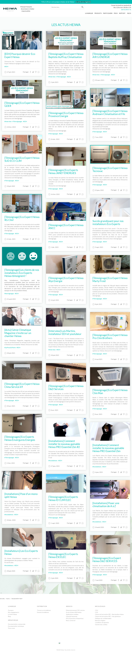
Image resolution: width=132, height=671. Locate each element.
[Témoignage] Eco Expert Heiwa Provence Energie (65, 114)
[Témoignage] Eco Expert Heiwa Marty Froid (109, 279)
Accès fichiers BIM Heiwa (73, 612)
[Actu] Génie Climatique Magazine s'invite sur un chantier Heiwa (17, 332)
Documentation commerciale (17, 624)
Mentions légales (100, 620)
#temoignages (9, 293)
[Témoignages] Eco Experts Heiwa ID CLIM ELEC (63, 498)
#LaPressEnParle (10, 347)
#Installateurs (9, 565)
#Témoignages (17, 121)
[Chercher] (82, 7)
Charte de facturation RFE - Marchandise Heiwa (109, 614)
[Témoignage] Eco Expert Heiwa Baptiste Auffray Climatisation (65, 55)
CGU (96, 610)
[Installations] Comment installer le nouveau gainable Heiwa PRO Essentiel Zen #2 (64, 444)
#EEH (6, 66)
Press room (11, 628)
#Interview (8, 121)
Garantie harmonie (71, 616)
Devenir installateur (43, 612)
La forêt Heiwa (12, 614)
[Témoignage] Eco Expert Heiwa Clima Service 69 (21, 385)
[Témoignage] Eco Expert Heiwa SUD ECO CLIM (21, 159)
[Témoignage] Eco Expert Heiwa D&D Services (65, 387)
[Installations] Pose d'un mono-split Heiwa (21, 495)
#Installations (8, 514)
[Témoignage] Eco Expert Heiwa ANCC (65, 227)
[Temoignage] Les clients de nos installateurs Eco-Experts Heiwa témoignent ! (21, 272)
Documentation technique (16, 626)
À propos (11, 610)
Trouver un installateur (44, 610)
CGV (96, 612)
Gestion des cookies (101, 624)
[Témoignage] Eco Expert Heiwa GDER (21, 104)
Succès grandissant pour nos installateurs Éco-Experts (107, 222)
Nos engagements (13, 612)
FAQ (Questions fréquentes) (74, 618)
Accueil (2, 598)
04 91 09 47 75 (126, 9)
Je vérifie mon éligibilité (83, 2)
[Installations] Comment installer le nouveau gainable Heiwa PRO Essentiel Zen (108, 448)
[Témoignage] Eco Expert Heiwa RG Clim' (21, 218)
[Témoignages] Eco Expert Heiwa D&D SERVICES (106, 560)
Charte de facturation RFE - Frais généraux (108, 616)
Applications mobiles (72, 614)
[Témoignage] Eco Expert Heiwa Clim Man (109, 392)
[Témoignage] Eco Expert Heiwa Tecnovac (109, 169)
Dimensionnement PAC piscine (75, 610)
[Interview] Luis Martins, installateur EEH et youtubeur (64, 332)
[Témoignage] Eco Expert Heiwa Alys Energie (65, 279)
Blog (8, 598)
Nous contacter (70, 620)
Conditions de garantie (102, 622)
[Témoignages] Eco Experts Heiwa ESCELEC (63, 555)
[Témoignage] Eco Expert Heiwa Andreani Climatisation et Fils (109, 112)
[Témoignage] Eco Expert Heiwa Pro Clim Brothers (109, 336)
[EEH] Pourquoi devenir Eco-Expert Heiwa (20, 55)
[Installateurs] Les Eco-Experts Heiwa (21, 552)
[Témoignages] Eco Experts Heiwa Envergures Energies (19, 438)
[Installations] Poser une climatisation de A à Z (105, 505)
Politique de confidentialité (103, 618)
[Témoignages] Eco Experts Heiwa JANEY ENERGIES (63, 171)
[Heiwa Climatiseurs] (10, 10)
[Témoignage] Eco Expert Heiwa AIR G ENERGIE (109, 55)
